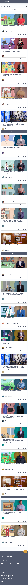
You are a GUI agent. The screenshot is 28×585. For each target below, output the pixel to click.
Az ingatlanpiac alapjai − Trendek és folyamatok (12, 513)
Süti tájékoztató (5, 577)
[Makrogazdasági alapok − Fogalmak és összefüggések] (14, 165)
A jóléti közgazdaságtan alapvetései (12, 147)
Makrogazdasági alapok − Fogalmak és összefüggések (13, 172)
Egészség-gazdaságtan (9, 317)
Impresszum (4, 572)
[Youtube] (18, 563)
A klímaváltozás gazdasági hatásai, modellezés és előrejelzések (12, 391)
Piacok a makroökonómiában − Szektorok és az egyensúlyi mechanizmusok (13, 50)
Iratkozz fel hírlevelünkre (7, 578)
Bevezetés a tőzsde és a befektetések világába (12, 99)
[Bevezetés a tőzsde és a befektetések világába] (14, 92)
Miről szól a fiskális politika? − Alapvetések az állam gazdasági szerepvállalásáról (13, 294)
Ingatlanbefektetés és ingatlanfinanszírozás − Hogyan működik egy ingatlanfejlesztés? (13, 441)
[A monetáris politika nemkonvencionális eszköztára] (14, 335)
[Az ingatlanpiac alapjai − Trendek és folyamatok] (14, 505)
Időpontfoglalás (13, 131)
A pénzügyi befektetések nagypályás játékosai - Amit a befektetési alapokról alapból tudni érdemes (13, 416)
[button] (14, 6)
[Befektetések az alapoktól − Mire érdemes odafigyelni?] (14, 19)
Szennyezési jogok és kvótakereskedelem (13, 463)
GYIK (2, 581)
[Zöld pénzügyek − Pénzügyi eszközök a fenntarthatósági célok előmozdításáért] (14, 213)
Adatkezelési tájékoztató (7, 575)
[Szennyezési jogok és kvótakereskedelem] (14, 457)
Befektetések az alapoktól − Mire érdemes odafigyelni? (13, 26)
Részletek (14, 253)
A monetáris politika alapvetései (11, 269)
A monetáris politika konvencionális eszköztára (12, 75)
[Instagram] (10, 563)
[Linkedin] (26, 563)
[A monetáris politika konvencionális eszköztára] (14, 67)
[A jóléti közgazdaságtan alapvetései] (14, 140)
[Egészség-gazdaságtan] (14, 311)
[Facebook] (2, 563)
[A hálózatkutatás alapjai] (14, 530)
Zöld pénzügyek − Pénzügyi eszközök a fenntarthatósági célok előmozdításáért (13, 221)
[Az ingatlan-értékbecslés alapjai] (14, 189)
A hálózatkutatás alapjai (9, 536)
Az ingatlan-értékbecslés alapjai (11, 196)
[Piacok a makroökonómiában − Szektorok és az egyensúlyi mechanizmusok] (14, 43)
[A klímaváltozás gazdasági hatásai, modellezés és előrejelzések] (14, 384)
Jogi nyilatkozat (5, 574)
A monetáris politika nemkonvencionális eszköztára (13, 342)
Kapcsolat (3, 580)
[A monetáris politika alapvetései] (14, 262)
